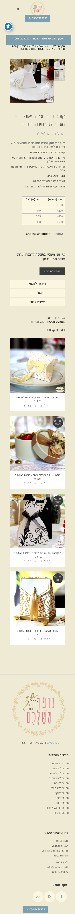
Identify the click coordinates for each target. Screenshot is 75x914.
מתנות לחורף (62, 793)
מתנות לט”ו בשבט (59, 788)
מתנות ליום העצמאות (58, 808)
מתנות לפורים (62, 798)
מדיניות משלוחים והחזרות (55, 850)
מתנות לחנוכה (61, 783)
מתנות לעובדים (61, 768)
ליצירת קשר (62, 862)
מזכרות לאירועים (60, 763)
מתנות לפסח (62, 803)
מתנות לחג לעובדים (59, 773)
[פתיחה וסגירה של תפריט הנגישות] (8, 26)
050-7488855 (39, 18)
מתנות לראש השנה (59, 778)
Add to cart (52, 271)
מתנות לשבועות (61, 812)
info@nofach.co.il (57, 867)
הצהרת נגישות (60, 855)
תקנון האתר (62, 840)
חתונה (44, 321)
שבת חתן (35, 321)
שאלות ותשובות (60, 845)
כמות (59, 233)
